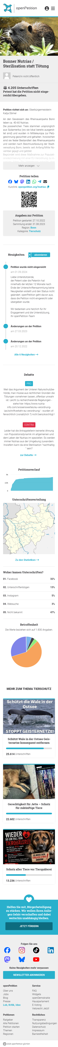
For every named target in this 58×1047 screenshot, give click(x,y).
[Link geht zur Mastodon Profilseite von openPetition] (7, 959)
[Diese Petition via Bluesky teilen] (16, 181)
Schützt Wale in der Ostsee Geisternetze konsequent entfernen (29, 741)
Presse (6, 1001)
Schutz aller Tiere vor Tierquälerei (29, 869)
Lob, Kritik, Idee (12, 1004)
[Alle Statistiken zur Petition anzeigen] (29, 553)
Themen (7, 1030)
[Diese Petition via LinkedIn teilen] (28, 181)
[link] (53, 8)
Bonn (33, 227)
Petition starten (11, 1026)
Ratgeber (8, 1019)
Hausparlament (40, 1001)
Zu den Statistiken (25, 559)
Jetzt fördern (29, 926)
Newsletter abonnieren (29, 975)
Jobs (6, 994)
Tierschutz (35, 231)
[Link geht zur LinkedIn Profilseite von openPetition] (51, 950)
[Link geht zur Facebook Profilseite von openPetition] (7, 950)
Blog (5, 997)
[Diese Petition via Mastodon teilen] (22, 181)
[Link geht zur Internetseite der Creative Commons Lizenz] (5, 1043)
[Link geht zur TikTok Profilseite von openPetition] (36, 950)
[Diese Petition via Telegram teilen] (40, 181)
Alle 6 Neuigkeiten (24, 354)
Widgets (36, 994)
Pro (29, 383)
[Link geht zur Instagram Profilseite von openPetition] (22, 950)
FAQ (34, 990)
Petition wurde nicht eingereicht (28, 267)
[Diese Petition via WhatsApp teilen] (34, 181)
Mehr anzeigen (27, 165)
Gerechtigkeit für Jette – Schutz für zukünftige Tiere (29, 806)
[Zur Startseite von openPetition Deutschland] (20, 8)
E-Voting (36, 1004)
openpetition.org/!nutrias (32, 186)
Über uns (8, 990)
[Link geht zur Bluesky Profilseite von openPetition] (22, 959)
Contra (29, 424)
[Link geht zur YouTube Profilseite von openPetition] (36, 959)
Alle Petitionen (11, 1023)
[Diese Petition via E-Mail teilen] (45, 181)
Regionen (8, 1033)
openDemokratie (41, 997)
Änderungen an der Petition (26, 326)
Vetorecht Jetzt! (40, 1008)
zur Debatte (27, 455)
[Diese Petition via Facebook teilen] (10, 181)
